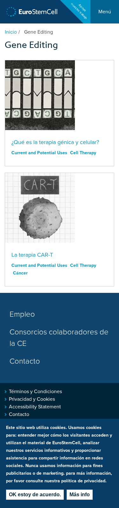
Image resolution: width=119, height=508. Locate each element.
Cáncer (20, 273)
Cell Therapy (83, 152)
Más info (79, 494)
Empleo (22, 314)
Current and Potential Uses (39, 152)
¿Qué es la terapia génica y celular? (55, 142)
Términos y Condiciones (35, 391)
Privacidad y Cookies (32, 399)
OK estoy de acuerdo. (35, 494)
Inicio (11, 32)
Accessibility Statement (35, 407)
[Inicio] (31, 12)
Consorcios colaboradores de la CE (59, 337)
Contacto (25, 361)
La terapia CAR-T (32, 254)
